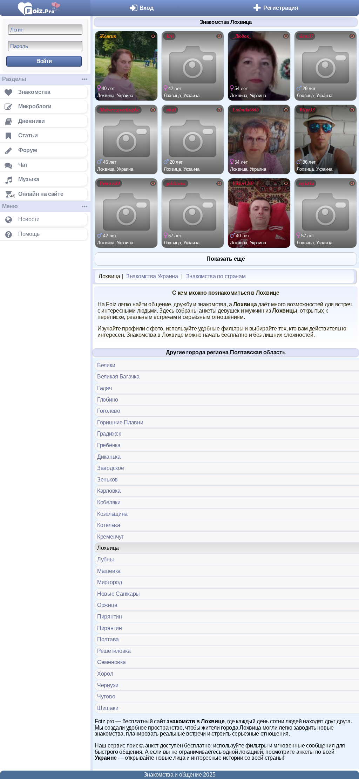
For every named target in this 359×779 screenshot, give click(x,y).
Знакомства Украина (152, 276)
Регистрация (280, 8)
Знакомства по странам (216, 276)
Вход (147, 8)
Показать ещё (225, 259)
